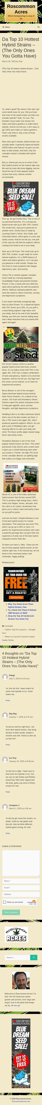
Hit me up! (15, 1005)
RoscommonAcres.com (21, 1101)
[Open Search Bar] (38, 27)
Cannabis (9, 626)
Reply (8, 700)
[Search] (33, 957)
